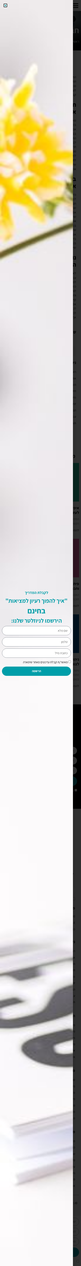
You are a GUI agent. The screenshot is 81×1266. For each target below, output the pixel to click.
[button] (5, 5)
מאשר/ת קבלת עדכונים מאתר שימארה (45, 662)
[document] (40, 633)
